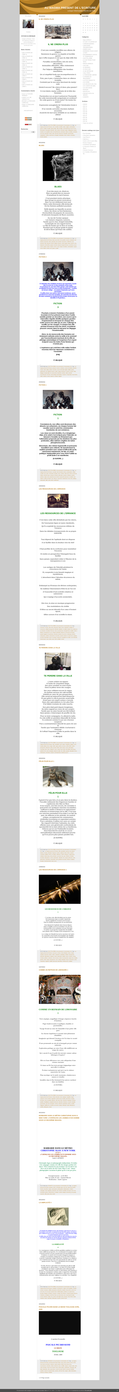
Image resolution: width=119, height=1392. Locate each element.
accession (59, 856)
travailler (71, 476)
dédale (66, 954)
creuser (71, 371)
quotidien (70, 1288)
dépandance (47, 857)
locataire (42, 861)
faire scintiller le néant (59, 639)
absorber (56, 634)
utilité (46, 480)
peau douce (52, 1369)
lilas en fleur (67, 852)
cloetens (24, 97)
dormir (64, 1369)
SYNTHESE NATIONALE (89, 144)
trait (73, 374)
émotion (49, 1098)
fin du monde (52, 1367)
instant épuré (43, 639)
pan (66, 752)
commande (51, 473)
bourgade (52, 1103)
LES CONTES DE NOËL (89, 86)
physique (53, 241)
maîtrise (47, 635)
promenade (42, 1103)
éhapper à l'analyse (48, 1293)
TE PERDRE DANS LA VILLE (49, 648)
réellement (69, 241)
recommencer (43, 1365)
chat (58, 246)
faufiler (63, 956)
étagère (72, 744)
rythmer (63, 373)
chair (48, 1367)
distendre (61, 1102)
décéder (45, 1367)
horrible (48, 128)
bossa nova (68, 1364)
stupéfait (48, 131)
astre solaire (62, 744)
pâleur (45, 746)
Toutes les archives (88, 123)
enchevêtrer (47, 245)
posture (72, 243)
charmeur (65, 1100)
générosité (42, 859)
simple (49, 1296)
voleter (73, 746)
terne (48, 746)
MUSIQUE (85, 89)
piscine (52, 371)
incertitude (70, 368)
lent (70, 851)
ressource (42, 627)
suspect (52, 752)
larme (51, 1194)
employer (42, 1298)
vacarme (42, 1194)
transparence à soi (48, 632)
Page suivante (45, 1377)
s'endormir (68, 1293)
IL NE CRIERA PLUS (46, 19)
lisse (73, 957)
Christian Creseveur (88, 150)
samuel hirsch (51, 1192)
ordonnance (42, 752)
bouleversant (59, 1098)
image (72, 1097)
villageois (42, 1105)
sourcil (58, 369)
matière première (47, 478)
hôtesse (68, 859)
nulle (63, 243)
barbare (45, 136)
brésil (56, 1367)
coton (48, 1369)
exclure (41, 1290)
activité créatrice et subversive (66, 635)
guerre (41, 128)
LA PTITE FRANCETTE (89, 80)
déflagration (70, 130)
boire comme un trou (68, 1362)
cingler (45, 476)
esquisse (64, 374)
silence (67, 131)
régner (59, 627)
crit (44, 131)
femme (52, 243)
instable (70, 131)
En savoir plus (88, 1390)
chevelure (48, 752)
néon (52, 627)
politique (74, 478)
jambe (74, 1187)
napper (66, 1370)
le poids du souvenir (54, 1105)
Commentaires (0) (67, 238)
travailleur (65, 1190)
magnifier (68, 1097)
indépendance (66, 1189)
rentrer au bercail (72, 473)
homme (41, 1189)
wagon (50, 1189)
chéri (76, 1365)
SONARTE (86, 97)
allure (64, 126)
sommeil (70, 373)
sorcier (41, 1296)
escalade (54, 854)
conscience (71, 959)
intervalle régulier (63, 369)
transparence (52, 959)
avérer (51, 857)
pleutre (73, 851)
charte (55, 956)
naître (41, 376)
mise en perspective (59, 630)
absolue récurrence (62, 634)
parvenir (56, 133)
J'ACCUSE (86, 65)
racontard (42, 1192)
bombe (75, 130)
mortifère (61, 126)
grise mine (60, 1100)
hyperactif (62, 476)
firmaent (56, 475)
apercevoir (70, 1187)
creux (55, 749)
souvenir (55, 245)
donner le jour (64, 1298)
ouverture (71, 245)
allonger (49, 371)
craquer (70, 1365)
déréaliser (65, 953)
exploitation (62, 954)
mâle (75, 371)
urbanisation (69, 472)
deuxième (46, 1189)
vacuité (69, 1102)
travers (58, 368)
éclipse (41, 475)
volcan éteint (70, 1296)
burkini (73, 475)
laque (69, 243)
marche (49, 854)
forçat (67, 959)
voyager (72, 1098)
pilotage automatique (57, 374)
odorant (59, 245)
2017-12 (85, 106)
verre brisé (42, 1364)
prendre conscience (62, 241)
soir (46, 371)
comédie (56, 126)
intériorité (56, 629)
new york (65, 1187)
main (57, 859)
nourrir (48, 376)
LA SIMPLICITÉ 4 (45, 1202)
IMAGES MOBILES (88, 63)
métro (54, 1187)
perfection (54, 1190)
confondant (47, 859)
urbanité (42, 954)
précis (69, 1290)
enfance (45, 376)
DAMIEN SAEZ (87, 49)
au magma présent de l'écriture (51, 851)
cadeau (60, 1105)
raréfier (41, 1107)
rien (61, 240)
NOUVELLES (86, 91)
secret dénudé (74, 637)
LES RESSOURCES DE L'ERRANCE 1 (53, 870)
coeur (47, 639)
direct (58, 240)
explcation (49, 1298)
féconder (42, 1100)
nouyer (41, 369)
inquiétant (69, 1100)
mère (48, 749)
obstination (61, 135)
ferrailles (61, 128)
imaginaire (49, 1190)
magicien (47, 961)
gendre (41, 959)
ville (55, 130)
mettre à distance (65, 854)
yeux (75, 744)
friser (55, 1295)
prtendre (74, 368)
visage (59, 371)
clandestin (66, 627)
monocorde (54, 373)
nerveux (64, 746)
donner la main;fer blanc (49, 1370)
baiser (48, 246)
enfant (52, 1365)
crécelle (42, 957)
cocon (55, 861)
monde (68, 135)
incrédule (42, 857)
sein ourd (47, 1103)
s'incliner (50, 1372)
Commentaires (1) (67, 125)
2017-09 (85, 112)
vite (61, 751)
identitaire (64, 959)
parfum (60, 746)
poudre (59, 1364)
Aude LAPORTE (58, 1158)
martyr (50, 133)
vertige (59, 959)
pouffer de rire (43, 751)
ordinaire (42, 856)
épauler (65, 243)
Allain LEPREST (87, 40)
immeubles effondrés (50, 130)
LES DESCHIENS (87, 87)
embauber (50, 852)
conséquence (60, 1288)
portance (59, 243)
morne (41, 248)
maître (53, 954)
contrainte (75, 131)
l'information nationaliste (89, 135)
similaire (70, 961)
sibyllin (51, 961)
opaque (45, 246)
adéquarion (46, 1107)
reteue (50, 1107)
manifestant (56, 480)
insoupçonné (71, 954)
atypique (64, 1097)
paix (64, 856)
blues (54, 240)
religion (67, 126)
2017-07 (85, 115)
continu (47, 135)
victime (74, 956)
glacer (53, 248)
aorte (75, 959)
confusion (50, 957)
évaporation (69, 374)
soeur (61, 749)
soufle (56, 371)
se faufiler (65, 629)
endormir (60, 1103)
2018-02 (85, 104)
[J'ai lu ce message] (117, 1390)
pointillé (46, 854)
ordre (71, 478)
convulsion (72, 135)
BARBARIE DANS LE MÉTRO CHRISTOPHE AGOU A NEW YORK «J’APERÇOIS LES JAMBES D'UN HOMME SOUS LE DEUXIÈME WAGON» (59, 1118)
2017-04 (85, 121)
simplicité (54, 1288)
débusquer (54, 1298)
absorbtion (60, 961)
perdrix (46, 1192)
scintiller (62, 1365)
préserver (61, 133)
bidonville (45, 1369)
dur (57, 1190)
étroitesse (65, 1102)
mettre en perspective (63, 957)
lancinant (47, 133)
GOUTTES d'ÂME (87, 58)
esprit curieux (62, 747)
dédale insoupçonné (50, 629)
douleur (41, 852)
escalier (45, 852)
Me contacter (28, 16)
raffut (46, 1194)
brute (65, 135)
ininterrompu (47, 856)
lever (51, 248)
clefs (74, 857)
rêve (75, 243)
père (46, 749)
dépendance (47, 956)
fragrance (54, 852)
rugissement (71, 854)
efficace (55, 478)
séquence (42, 1098)
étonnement (52, 635)
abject (66, 130)
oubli (45, 369)
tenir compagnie (50, 751)
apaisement (42, 371)
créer (54, 957)
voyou (62, 1362)
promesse (63, 371)
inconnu (57, 957)
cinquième (68, 744)
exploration (65, 1103)
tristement (59, 373)
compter (58, 1293)
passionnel (68, 1098)
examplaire (57, 744)
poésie (69, 1103)
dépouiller (72, 751)
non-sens (42, 133)
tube (48, 476)
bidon (41, 1369)
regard (75, 246)
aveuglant (56, 135)
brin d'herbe (63, 1293)
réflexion (68, 856)
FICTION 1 (42, 385)
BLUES (41, 145)
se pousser (68, 1369)
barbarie (51, 1187)
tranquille (73, 1102)
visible (64, 1288)
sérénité (71, 856)
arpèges (75, 635)
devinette (61, 472)
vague (56, 746)
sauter (55, 1364)
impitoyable (42, 480)
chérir (41, 1367)
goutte (72, 369)
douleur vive (69, 629)
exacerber (57, 635)
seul (73, 241)
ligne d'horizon (74, 1293)
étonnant (42, 243)
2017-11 (85, 108)
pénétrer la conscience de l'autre (67, 632)
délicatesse (72, 1105)
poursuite (46, 241)
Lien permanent (59, 125)
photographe (60, 1189)
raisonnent (59, 478)
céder (45, 959)
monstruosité (70, 133)
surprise (72, 852)
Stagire (24, 104)
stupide (45, 128)
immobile (65, 246)
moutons (54, 1293)
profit (49, 480)
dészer (64, 472)
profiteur (45, 957)
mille (58, 128)
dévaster (63, 130)
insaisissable (47, 373)
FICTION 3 (42, 257)
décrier (57, 476)
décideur (45, 1296)
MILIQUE (24, 101)
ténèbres (69, 475)
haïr (65, 1364)
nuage (51, 746)
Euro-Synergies (87, 133)
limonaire (58, 1097)
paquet (51, 245)
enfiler (64, 751)
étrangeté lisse (67, 630)
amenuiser (63, 131)
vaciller (56, 248)
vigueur (66, 1365)
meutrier (42, 131)
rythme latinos (61, 1367)
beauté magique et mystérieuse (46, 634)
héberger (64, 1105)
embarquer (69, 634)
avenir (66, 368)
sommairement (57, 752)
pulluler (55, 243)
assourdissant (43, 374)
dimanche (48, 747)
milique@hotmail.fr (28, 110)
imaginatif (52, 1102)
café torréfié (68, 746)
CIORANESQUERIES (88, 43)
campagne (42, 1190)
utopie (48, 959)
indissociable (53, 128)
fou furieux (47, 1364)
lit (67, 752)
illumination (73, 1370)
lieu (62, 856)
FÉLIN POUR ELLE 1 (46, 761)
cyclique (56, 1192)
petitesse (53, 1100)
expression (51, 135)
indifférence (47, 1105)
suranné (73, 1100)
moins (50, 241)
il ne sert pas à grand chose (51, 1291)
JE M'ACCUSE (87, 69)
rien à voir (73, 1190)
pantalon (67, 751)
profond (41, 476)
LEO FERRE (86, 82)
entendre (48, 1365)
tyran (63, 627)
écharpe (46, 1372)
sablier (47, 369)
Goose (23, 94)
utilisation (61, 857)
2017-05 (85, 119)
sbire (53, 133)
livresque (69, 1190)
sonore (55, 246)
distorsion (56, 1102)
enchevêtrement (66, 128)
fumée (48, 248)
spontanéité (52, 859)
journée (54, 747)
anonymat (56, 627)
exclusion (46, 1290)
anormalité (58, 1296)
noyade (41, 746)
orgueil (66, 857)
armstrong (68, 1192)
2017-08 (85, 113)
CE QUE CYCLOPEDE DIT (90, 42)
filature (44, 248)
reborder (63, 752)
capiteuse (62, 852)
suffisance (58, 854)
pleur (48, 1194)
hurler (51, 131)
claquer (51, 246)
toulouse (52, 1364)
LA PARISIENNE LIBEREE (90, 75)
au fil (67, 1288)
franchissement (47, 861)
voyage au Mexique (26, 38)
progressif (59, 637)
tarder (52, 480)
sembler (74, 1288)
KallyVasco (86, 139)
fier (63, 857)
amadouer (72, 240)
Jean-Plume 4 (86, 137)
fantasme (42, 245)
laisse (48, 475)
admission (70, 857)
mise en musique (52, 637)
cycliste (60, 1192)
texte (61, 1097)
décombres (42, 130)
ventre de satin (59, 1369)
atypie (70, 957)
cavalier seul (43, 473)
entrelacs (62, 368)
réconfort (54, 369)
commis (56, 1103)
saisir (47, 473)
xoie (57, 959)
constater (54, 472)
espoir (68, 1105)
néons (69, 953)
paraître (64, 240)
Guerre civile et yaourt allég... (90, 141)
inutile (74, 1296)
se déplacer (47, 1295)
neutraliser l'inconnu (50, 630)
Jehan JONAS (86, 73)
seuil (52, 861)
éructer (41, 136)
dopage (64, 1192)
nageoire (52, 749)
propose (65, 475)
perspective (42, 747)
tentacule (48, 243)
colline (69, 1370)
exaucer (67, 371)
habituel (72, 859)
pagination (53, 1098)
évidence (66, 1291)
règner (50, 954)
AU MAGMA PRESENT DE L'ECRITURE (70, 7)
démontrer (59, 1290)
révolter (62, 473)
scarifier (72, 1103)
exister (54, 1296)
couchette (42, 749)
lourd (46, 1098)
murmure (49, 374)
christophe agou (59, 1187)
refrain (54, 1097)
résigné (61, 246)
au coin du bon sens (61, 1295)
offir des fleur (61, 1370)
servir (72, 1290)
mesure (67, 240)
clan (68, 473)
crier (53, 126)
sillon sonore (51, 639)
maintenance (65, 478)
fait (69, 478)
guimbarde (67, 1367)
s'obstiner (42, 1295)
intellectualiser (60, 1291)
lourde (58, 852)
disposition (59, 956)
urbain (72, 953)
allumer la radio (57, 751)
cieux (59, 473)
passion (67, 851)
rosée (74, 1362)
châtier (73, 472)
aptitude (60, 629)
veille (67, 373)
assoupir (65, 1296)
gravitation (63, 851)
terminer (60, 1190)
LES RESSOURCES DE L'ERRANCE (52, 489)
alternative (60, 475)
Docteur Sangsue (87, 142)
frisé (53, 1295)
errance (46, 627)
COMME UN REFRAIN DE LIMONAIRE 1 (53, 970)
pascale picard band (53, 1362)
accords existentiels (44, 637)
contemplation (70, 246)
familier (71, 630)
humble (63, 1098)
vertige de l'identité (56, 632)
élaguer (60, 376)
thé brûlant (68, 749)
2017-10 (85, 110)
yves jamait (73, 1192)
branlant (55, 473)
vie (50, 373)
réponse (52, 376)
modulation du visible (66, 637)
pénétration (56, 857)
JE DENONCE (86, 67)
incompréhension (56, 131)
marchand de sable (70, 1295)
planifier (41, 1102)
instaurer (52, 475)
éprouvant (55, 961)
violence (58, 130)
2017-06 (85, 117)
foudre (62, 1364)
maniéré (64, 1290)
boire (64, 749)
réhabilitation (46, 1102)
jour (56, 240)
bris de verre (73, 128)
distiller (69, 369)
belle (58, 747)
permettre (54, 856)
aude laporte (54, 1189)
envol (67, 747)
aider (73, 1365)
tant (52, 478)
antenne (56, 1370)
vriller (54, 746)
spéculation (70, 747)
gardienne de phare (62, 859)
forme (75, 751)
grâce (51, 747)
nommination (72, 126)
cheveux (42, 1372)
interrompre (73, 749)
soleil (65, 473)
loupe (46, 1298)
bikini (59, 1362)
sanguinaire (42, 135)
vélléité (49, 1290)
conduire (56, 376)
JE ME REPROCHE (88, 71)
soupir (58, 749)
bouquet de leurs (65, 245)
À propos (28, 31)
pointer (50, 369)
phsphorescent (53, 476)
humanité (65, 133)
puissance (67, 476)
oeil (51, 1295)
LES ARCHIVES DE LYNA (89, 84)
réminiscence (65, 961)
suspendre (42, 961)
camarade (72, 1367)
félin (59, 851)
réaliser (71, 1189)
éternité (45, 475)
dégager (42, 373)
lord (56, 241)
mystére (59, 1298)
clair (67, 1290)
